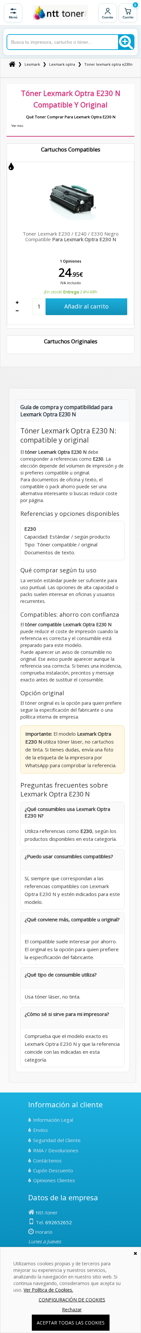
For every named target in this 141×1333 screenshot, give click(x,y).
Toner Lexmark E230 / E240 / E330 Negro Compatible (71, 236)
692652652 (58, 1222)
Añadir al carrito (86, 306)
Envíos (40, 1130)
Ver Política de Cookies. (48, 1290)
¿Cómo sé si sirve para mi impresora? (67, 1014)
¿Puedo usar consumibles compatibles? (69, 856)
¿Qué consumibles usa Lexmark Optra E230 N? (67, 812)
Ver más (17, 126)
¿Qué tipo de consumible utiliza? (61, 974)
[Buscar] (126, 42)
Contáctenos (47, 1160)
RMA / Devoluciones (55, 1150)
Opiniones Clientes (54, 1180)
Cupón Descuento (53, 1170)
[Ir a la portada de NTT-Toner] (60, 12)
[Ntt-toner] (12, 64)
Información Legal (53, 1119)
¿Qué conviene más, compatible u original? (72, 919)
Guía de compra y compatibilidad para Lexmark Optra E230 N (66, 410)
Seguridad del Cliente (57, 1140)
